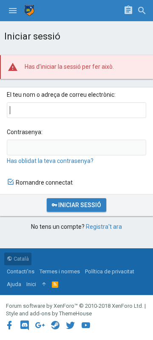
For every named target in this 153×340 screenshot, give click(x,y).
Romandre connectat (44, 182)
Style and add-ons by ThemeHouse (49, 313)
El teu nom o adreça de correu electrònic (60, 94)
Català (20, 259)
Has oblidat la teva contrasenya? (50, 160)
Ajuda (14, 284)
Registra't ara (104, 226)
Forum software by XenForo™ (74, 306)
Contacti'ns (20, 271)
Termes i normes (60, 271)
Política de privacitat (109, 271)
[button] (12, 11)
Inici (31, 284)
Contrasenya (24, 132)
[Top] (44, 284)
